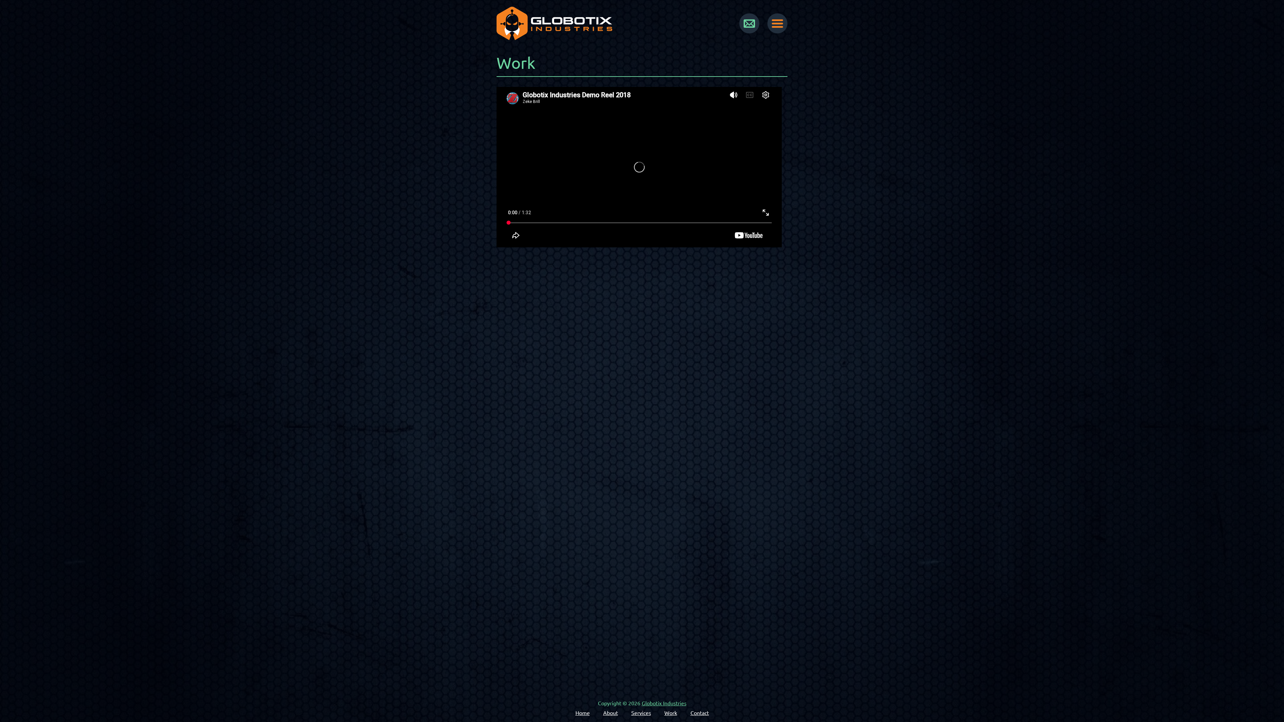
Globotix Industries (664, 703)
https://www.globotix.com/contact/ (749, 23)
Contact (699, 713)
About (610, 713)
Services (641, 713)
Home (582, 713)
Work (670, 713)
